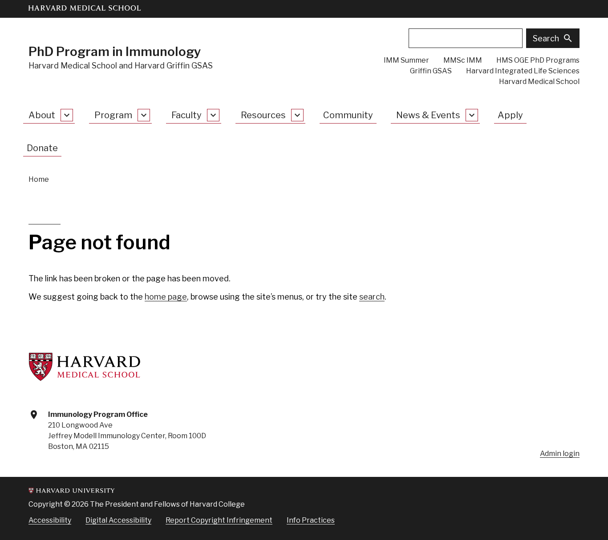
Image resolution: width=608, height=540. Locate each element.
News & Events (428, 115)
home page (166, 296)
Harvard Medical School (539, 81)
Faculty (186, 115)
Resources (263, 115)
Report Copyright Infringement (219, 520)
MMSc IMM (462, 60)
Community (348, 115)
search (372, 296)
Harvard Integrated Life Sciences (523, 71)
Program (113, 115)
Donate (42, 148)
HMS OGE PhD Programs (538, 60)
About (41, 115)
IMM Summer (406, 60)
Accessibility (49, 520)
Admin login (560, 453)
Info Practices (311, 520)
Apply (510, 115)
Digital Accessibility (118, 520)
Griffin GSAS (431, 71)
